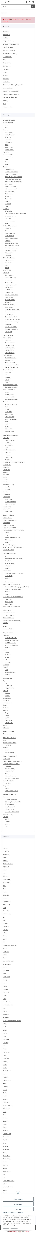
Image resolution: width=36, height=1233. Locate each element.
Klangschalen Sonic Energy (12, 537)
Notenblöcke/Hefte (8, 781)
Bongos (7, 713)
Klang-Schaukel (7, 518)
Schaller (5, 1099)
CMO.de (27, 1231)
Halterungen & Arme (11, 285)
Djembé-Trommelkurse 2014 (11, 91)
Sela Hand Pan (9, 445)
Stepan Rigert (7, 1133)
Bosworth (5, 911)
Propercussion (7, 1080)
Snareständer (9, 297)
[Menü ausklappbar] (2, 1)
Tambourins (8, 199)
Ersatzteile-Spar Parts (11, 317)
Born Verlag (6, 904)
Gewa (4, 958)
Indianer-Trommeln (10, 174)
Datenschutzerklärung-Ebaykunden (13, 85)
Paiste (5, 1068)
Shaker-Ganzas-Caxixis (11, 238)
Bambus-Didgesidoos (11, 637)
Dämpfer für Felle (10, 312)
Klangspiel (8, 140)
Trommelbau (8, 184)
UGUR (6, 447)
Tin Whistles (8, 657)
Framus (5, 955)
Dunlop (5, 939)
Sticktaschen (8, 263)
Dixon (4, 936)
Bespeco (5, 898)
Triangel (5, 472)
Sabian (5, 1093)
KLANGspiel (8, 686)
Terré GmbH (6, 1159)
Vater (4, 1162)
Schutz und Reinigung (11, 329)
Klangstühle (6, 522)
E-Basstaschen (9, 360)
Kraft (4, 1027)
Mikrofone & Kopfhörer (9, 742)
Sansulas (7, 489)
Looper (5, 740)
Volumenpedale (9, 431)
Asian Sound (6, 882)
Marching (6, 152)
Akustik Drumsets (8, 122)
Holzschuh (6, 992)
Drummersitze (9, 280)
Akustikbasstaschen (10, 357)
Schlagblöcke (8, 253)
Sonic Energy (8, 457)
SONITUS (5, 1121)
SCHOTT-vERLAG (7, 1105)
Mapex (7, 125)
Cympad (5, 923)
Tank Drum (8, 460)
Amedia (5, 860)
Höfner (5, 983)
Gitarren (5, 690)
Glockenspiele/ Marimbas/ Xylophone (15, 213)
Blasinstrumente (9, 768)
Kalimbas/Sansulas (8, 484)
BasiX (4, 892)
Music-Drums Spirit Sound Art (13, 179)
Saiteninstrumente (8, 370)
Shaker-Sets (6, 708)
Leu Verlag (6, 1039)
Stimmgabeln (9, 540)
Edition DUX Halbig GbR (9, 945)
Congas (7, 715)
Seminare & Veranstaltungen (11, 44)
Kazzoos (5, 492)
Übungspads (8, 331)
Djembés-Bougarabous (11, 172)
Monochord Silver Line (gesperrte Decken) (17, 587)
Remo (4, 1083)
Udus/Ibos (8, 218)
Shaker (5, 705)
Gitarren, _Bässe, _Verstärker (13, 802)
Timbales (7, 196)
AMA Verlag (6, 854)
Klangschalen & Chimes (9, 520)
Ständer (7, 674)
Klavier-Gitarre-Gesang (11, 790)
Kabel (6, 421)
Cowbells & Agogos (10, 250)
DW (4, 942)
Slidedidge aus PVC (10, 642)
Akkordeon (8, 766)
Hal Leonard (6, 977)
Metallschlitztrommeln (9, 450)
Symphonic (8, 561)
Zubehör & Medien (8, 550)
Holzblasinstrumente (9, 660)
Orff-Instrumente (8, 154)
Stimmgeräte (8, 429)
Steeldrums (6, 469)
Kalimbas (7, 487)
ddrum (5, 933)
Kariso (5, 1011)
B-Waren (5, 816)
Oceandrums (8, 722)
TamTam (5, 1146)
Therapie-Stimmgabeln (9, 545)
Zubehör (7, 164)
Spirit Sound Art (9, 615)
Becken (7, 159)
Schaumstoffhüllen (10, 672)
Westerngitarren (9, 352)
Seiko (4, 1111)
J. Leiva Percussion (10, 135)
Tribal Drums (9, 604)
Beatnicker (6, 895)
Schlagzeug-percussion (11, 295)
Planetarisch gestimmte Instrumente (13, 530)
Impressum (6, 1228)
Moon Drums (8, 599)
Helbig (5, 980)
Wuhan (5, 1190)
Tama (4, 1143)
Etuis (6, 669)
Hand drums (8, 720)
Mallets (7, 267)
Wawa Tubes (6, 509)
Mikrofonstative (9, 752)
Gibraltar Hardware (8, 961)
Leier (6, 375)
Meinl (6, 144)
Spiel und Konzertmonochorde (11, 620)
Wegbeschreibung (8, 41)
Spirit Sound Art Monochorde (11, 584)
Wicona (5, 1184)
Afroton (5, 848)
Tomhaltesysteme (10, 299)
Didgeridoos (6, 635)
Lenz (4, 1036)
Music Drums (9, 601)
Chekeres (7, 240)
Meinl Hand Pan (9, 440)
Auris (4, 885)
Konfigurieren (18, 1204)
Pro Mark (5, 1077)
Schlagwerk (8, 142)
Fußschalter (8, 411)
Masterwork (6, 1052)
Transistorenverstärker (11, 387)
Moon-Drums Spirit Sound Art (13, 176)
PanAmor (7, 442)
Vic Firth (5, 1165)
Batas (6, 206)
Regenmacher (7, 465)
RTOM (5, 1089)
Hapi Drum (8, 452)
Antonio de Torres (8, 864)
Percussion (6, 208)
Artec (4, 873)
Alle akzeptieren (18, 1199)
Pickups (7, 426)
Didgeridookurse (7, 88)
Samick (5, 1096)
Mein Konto (6, 34)
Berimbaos (8, 372)
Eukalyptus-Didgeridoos (12, 640)
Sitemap (5, 75)
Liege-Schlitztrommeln (9, 527)
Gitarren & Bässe (8, 338)
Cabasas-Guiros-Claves (11, 243)
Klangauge (8, 455)
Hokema (5, 989)
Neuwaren (6, 797)
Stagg (4, 1127)
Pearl (6, 127)
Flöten (5, 650)
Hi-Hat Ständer (9, 292)
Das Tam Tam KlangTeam (10, 97)
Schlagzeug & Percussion (12, 778)
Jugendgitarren (9, 345)
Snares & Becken (8, 157)
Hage (4, 973)
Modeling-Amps (9, 394)
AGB (4, 60)
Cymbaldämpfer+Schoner (12, 309)
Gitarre (7, 788)
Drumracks (8, 302)
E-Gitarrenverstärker (9, 389)
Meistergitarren (9, 350)
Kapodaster (8, 424)
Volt (4, 1174)
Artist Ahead (6, 879)
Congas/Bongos (9, 169)
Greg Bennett (7, 964)
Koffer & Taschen (8, 355)
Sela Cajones (8, 132)
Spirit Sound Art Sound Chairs (11, 606)
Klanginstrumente (10, 807)
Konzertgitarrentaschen (12, 365)
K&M (4, 1008)
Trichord (7, 592)
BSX (4, 917)
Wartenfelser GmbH (8, 1181)
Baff (4, 889)
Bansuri (7, 652)
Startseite (6, 31)
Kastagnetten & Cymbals (12, 245)
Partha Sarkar (7, 1071)
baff (6, 683)
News (4, 72)
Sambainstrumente (10, 216)
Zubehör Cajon (9, 149)
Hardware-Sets (9, 287)
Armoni (5, 870)
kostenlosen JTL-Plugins (15, 1231)
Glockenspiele (7, 698)
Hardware (6, 272)
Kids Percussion (9, 804)
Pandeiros (8, 204)
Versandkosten (7, 56)
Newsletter (6, 78)
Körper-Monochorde (9, 613)
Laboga (5, 1030)
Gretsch (5, 967)
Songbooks (6, 786)
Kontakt (5, 38)
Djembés (7, 718)
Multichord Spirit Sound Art (13, 589)
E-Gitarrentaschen (10, 362)
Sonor (4, 1124)
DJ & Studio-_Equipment (12, 812)
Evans (4, 948)
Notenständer (7, 783)
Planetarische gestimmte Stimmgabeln (14, 462)
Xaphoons (6, 665)
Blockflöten (6, 727)
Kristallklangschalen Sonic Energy (14, 573)
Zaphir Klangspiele (10, 501)
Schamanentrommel (11, 189)
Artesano (5, 876)
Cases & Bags (9, 307)
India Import (6, 1002)
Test (4, 104)
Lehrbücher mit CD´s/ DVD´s (11, 763)
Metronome (8, 324)
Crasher (5, 479)
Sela (4, 1115)
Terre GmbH (6, 1155)
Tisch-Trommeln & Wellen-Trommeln (13, 547)
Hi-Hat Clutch (9, 290)
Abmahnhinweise (8, 47)
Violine (7, 380)
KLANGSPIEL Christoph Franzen (12, 1020)
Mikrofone (8, 745)
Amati (4, 857)
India (4, 998)
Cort (4, 920)
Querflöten (8, 662)
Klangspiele (6, 496)
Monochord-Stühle (8, 618)
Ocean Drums (7, 506)
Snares (7, 162)
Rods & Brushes (9, 260)
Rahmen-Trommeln (10, 186)
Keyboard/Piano (9, 771)
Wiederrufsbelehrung (9, 50)
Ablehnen (18, 1209)
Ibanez (5, 995)
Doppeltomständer (10, 277)
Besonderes (6, 759)
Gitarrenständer (9, 416)
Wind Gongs (8, 566)
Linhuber (5, 1042)
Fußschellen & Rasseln (11, 248)
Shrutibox (6, 474)
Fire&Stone (6, 951)
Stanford (5, 1130)
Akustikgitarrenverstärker (10, 384)
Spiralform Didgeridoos (11, 645)
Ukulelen (7, 377)
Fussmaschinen (9, 282)
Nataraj (5, 1061)
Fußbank (7, 409)
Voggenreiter (6, 1171)
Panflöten (7, 655)
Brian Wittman (7, 914)
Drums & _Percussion (11, 799)
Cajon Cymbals (9, 147)
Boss (4, 907)
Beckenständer (9, 275)
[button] (26, 2)
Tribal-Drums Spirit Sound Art (13, 181)
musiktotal (6, 1058)
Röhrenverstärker (10, 397)
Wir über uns (7, 66)
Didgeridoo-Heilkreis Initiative (11, 94)
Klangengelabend (8, 107)
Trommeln (6, 167)
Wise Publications (8, 1187)
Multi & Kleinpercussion (10, 226)
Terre (4, 1152)
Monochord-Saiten (8, 629)
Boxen (7, 392)
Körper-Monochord (8, 525)
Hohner (5, 986)
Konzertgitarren (9, 348)
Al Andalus (8, 137)
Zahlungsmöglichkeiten (9, 53)
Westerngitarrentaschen (12, 367)
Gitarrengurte (9, 414)
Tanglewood (6, 1149)
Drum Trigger (9, 314)
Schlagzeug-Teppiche (11, 327)
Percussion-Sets (9, 221)
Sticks (6, 265)
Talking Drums (9, 194)
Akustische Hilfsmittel (11, 404)
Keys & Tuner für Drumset (12, 319)
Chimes (5, 477)
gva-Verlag (6, 970)
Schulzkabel (6, 1108)
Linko (4, 1046)
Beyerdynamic (7, 901)
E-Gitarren (8, 340)
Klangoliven (6, 494)
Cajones (5, 130)
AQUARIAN (6, 867)
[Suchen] (33, 6)
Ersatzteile (8, 407)
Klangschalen (7, 571)
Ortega (5, 1064)
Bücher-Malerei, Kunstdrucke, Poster (13, 761)
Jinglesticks (8, 255)
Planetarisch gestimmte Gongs (13, 558)
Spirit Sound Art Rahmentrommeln (13, 596)
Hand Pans (6, 437)
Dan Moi (5, 929)
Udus (6, 826)
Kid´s (6, 773)
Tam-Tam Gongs (9, 563)
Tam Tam (5, 1140)
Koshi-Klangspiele (10, 504)
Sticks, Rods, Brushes (9, 258)
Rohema (5, 1086)
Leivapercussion (9, 688)
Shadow (5, 1118)
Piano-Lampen (7, 734)
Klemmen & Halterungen (12, 322)
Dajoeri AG (6, 926)
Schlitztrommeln (9, 191)
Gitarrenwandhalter (10, 419)
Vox (4, 1177)
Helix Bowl (6, 482)
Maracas (7, 231)
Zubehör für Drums (8, 304)
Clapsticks (8, 228)
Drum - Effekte (7, 270)
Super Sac (6, 1137)
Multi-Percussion (10, 233)
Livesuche (6, 69)
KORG (4, 1024)
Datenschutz (14, 1228)
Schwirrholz (6, 467)
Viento (5, 1168)
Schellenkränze (9, 235)
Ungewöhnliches (7, 814)
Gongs (7, 535)
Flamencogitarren (10, 343)
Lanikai (5, 1033)
